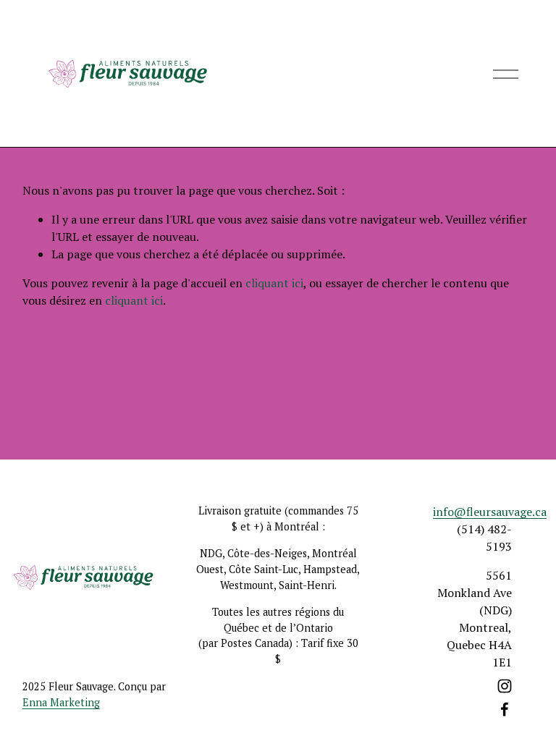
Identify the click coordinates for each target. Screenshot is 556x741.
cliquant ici (274, 283)
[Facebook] (504, 709)
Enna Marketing (61, 702)
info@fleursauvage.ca (490, 512)
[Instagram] (504, 686)
